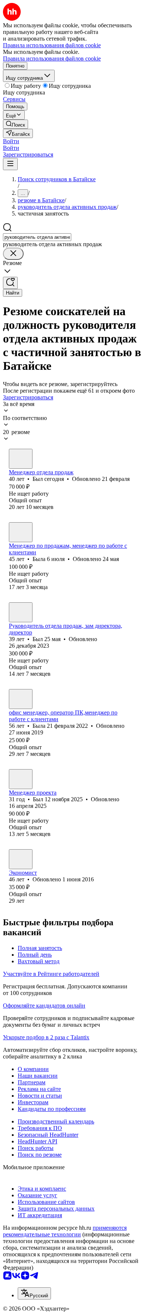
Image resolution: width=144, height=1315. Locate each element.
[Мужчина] (20, 459)
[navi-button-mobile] (10, 164)
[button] (11, 141)
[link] (15, 124)
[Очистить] (13, 254)
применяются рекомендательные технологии (65, 1231)
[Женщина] (20, 532)
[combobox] (37, 237)
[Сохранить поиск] (10, 283)
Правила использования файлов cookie (52, 58)
